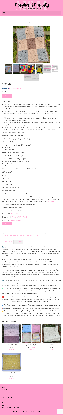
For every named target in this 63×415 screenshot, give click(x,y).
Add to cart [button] (11, 350)
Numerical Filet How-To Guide (10, 393)
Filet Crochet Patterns (41, 22)
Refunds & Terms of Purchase (10, 407)
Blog (3, 395)
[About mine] (28, 77)
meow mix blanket (33, 235)
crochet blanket (30, 233)
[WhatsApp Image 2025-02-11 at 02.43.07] (16, 69)
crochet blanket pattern (39, 233)
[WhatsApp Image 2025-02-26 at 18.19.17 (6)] (24, 69)
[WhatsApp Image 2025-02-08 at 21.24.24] (31, 44)
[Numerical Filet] (47, 69)
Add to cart (7, 96)
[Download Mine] (36, 77)
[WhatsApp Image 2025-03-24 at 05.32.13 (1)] (32, 69)
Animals (51, 22)
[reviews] (55, 69)
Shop (31, 22)
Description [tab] (8, 242)
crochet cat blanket (50, 233)
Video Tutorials (6, 400)
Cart (3, 403)
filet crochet (15, 235)
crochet (13, 233)
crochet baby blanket (20, 233)
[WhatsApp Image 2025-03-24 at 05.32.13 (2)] (39, 69)
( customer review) (15, 88)
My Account (5, 405)
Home (27, 22)
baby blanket (8, 233)
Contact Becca (6, 390)
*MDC (9, 230)
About (4, 387)
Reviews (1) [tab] (18, 242)
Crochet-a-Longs (7, 397)
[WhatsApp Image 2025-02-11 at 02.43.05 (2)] (9, 69)
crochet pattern (8, 235)
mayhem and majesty (24, 235)
